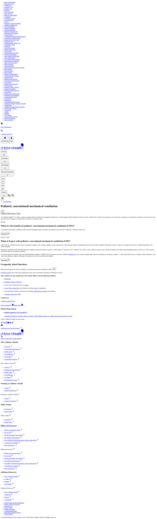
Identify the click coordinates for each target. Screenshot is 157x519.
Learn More (7, 82)
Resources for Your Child (11, 40)
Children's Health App (10, 25)
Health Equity (8, 352)
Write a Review (8, 64)
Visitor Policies (8, 35)
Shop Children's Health (11, 476)
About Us (7, 346)
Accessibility (8, 484)
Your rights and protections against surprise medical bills (20, 440)
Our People (7, 357)
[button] (78, 268)
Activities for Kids (9, 45)
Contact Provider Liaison (11, 76)
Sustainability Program (10, 359)
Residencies (7, 100)
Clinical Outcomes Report (11, 81)
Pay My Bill (7, 51)
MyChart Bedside (9, 27)
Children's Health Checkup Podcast (14, 107)
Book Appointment (9, 2)
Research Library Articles (11, 87)
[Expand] (54, 268)
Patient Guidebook (9, 28)
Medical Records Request (11, 61)
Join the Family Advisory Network (14, 67)
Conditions (7, 17)
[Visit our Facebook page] (2, 323)
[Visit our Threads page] (13, 323)
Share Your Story (9, 66)
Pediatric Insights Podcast (11, 90)
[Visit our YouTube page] (8, 323)
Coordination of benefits (11, 443)
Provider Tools (8, 77)
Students (6, 113)
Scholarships (8, 105)
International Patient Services (12, 512)
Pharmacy (7, 10)
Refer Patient (8, 69)
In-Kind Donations (9, 118)
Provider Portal (8, 71)
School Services (9, 41)
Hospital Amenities (9, 30)
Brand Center (8, 411)
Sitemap (6, 481)
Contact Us (7, 479)
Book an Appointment (10, 15)
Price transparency (9, 445)
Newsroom (7, 409)
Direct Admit (8, 72)
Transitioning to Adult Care (12, 43)
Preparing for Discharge (11, 33)
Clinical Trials (8, 85)
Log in (6, 22)
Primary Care (8, 9)
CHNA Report (8, 514)
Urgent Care (7, 5)
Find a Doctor (8, 13)
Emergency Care (9, 4)
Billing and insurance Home (12, 430)
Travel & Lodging (9, 48)
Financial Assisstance (10, 54)
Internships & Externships (11, 95)
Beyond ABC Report (10, 108)
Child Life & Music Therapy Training (15, 103)
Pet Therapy (7, 115)
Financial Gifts (8, 120)
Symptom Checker (9, 18)
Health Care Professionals (11, 94)
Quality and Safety (9, 509)
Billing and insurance (9, 426)
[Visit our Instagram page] (6, 323)
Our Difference (8, 354)
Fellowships (7, 99)
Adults (6, 112)
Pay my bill (7, 432)
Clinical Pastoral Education (12, 102)
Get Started (7, 110)
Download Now (9, 20)
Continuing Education (10, 97)
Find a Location (8, 12)
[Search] (13, 195)
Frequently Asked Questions (12, 23)
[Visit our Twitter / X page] (4, 323)
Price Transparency (9, 58)
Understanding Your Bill (11, 53)
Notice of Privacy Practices (12, 504)
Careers (6, 388)
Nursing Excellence (10, 89)
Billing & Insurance (10, 49)
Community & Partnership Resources (15, 36)
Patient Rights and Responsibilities (14, 503)
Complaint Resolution (10, 511)
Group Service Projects (11, 117)
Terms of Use (8, 506)
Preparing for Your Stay (11, 31)
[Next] (2, 211)
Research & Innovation (11, 84)
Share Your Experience (11, 63)
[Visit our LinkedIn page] (10, 323)
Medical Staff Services (10, 79)
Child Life (7, 46)
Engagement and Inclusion (12, 349)
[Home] (78, 146)
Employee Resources (10, 390)
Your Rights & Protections (11, 56)
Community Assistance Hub (12, 38)
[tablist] (78, 214)
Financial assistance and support (13, 435)
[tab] (4, 214)
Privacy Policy (8, 508)
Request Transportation (11, 74)
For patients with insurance (12, 59)
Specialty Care (8, 7)
